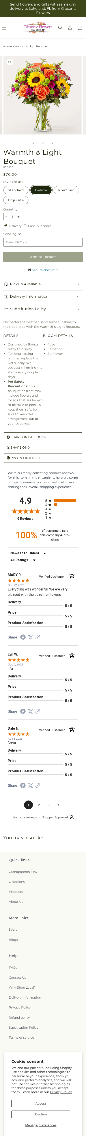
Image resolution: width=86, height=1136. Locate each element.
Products (16, 892)
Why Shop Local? (22, 987)
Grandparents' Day (23, 872)
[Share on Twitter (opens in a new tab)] (30, 637)
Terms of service (21, 1038)
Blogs (13, 940)
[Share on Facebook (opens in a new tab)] (23, 638)
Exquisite (16, 200)
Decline (41, 1114)
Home (7, 46)
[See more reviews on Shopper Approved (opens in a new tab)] (37, 638)
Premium (66, 190)
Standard (16, 190)
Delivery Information (25, 997)
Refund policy (19, 1018)
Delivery (15, 226)
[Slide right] (53, 143)
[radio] (61, 500)
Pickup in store (39, 226)
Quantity (10, 209)
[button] (60, 28)
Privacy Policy (61, 1092)
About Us (16, 902)
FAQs (13, 968)
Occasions (17, 882)
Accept (41, 1103)
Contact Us (17, 978)
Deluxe (41, 190)
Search (14, 930)
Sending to (18, 234)
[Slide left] (33, 143)
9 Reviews (30, 519)
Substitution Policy (23, 1028)
